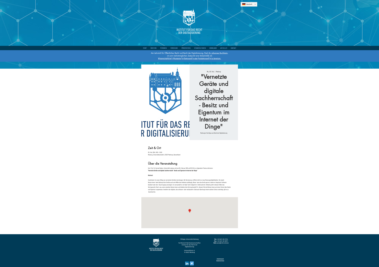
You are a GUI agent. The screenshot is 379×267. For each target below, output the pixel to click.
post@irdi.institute (223, 243)
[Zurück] (10, 34)
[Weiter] (368, 34)
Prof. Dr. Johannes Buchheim (216, 53)
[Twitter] (192, 263)
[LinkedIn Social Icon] (187, 263)
